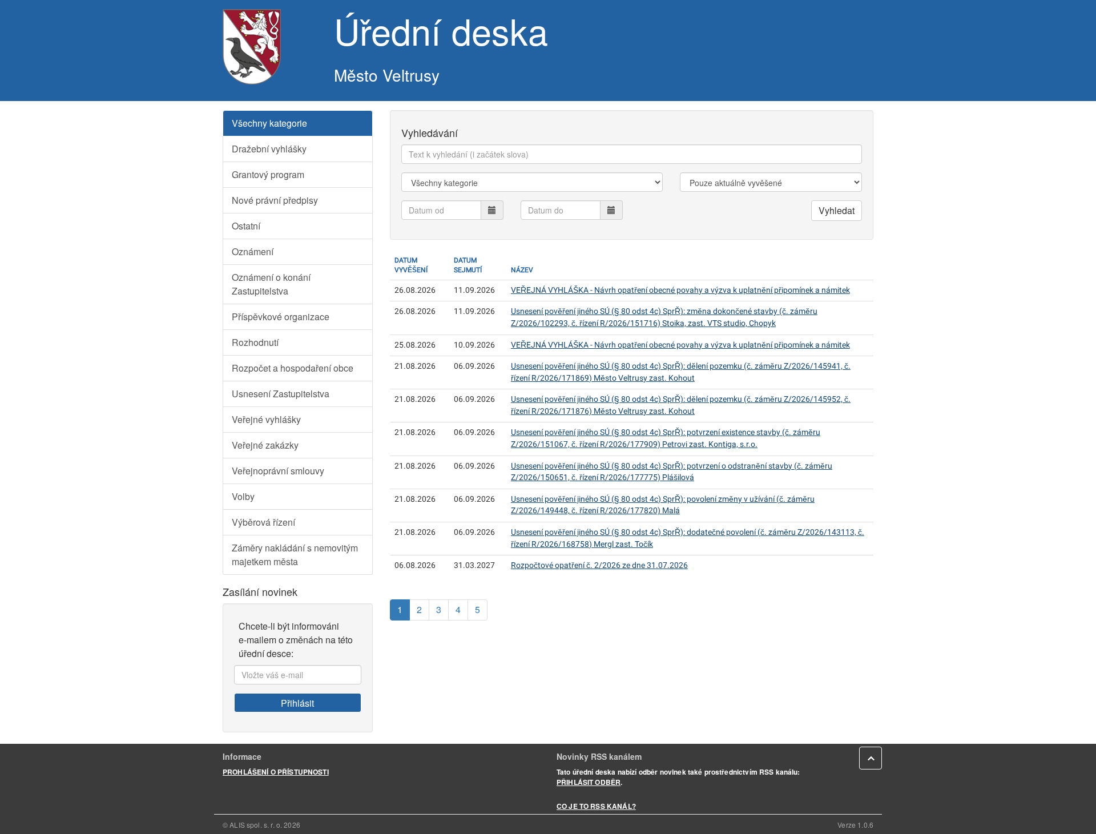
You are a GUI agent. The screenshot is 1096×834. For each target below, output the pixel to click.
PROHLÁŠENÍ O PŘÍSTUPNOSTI (276, 772)
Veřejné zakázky (265, 445)
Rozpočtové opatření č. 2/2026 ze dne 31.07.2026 (599, 565)
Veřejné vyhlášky (266, 419)
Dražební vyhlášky (269, 148)
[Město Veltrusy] (270, 46)
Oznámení (252, 251)
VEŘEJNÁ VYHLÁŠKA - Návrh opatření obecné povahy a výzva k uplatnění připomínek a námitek (680, 290)
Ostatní (246, 225)
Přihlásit (297, 703)
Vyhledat (837, 210)
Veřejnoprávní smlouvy (278, 470)
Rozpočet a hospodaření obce (292, 367)
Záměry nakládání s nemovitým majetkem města (295, 554)
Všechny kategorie (269, 123)
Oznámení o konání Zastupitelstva (271, 284)
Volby (243, 496)
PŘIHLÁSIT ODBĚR (588, 782)
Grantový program (268, 174)
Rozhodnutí (255, 342)
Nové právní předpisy (275, 200)
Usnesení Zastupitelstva (280, 393)
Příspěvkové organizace (280, 316)
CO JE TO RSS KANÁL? (596, 806)
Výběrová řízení (263, 522)
